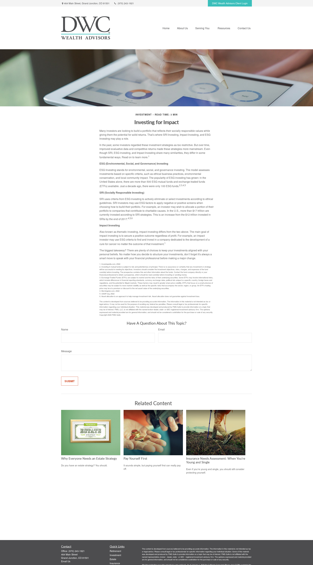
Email (161, 329)
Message (66, 351)
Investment (115, 555)
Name (64, 329)
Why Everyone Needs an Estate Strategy (89, 458)
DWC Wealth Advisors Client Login (230, 3)
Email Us (65, 561)
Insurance (115, 563)
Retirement (115, 551)
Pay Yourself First (135, 458)
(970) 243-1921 (126, 3)
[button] (166, 27)
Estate (113, 559)
